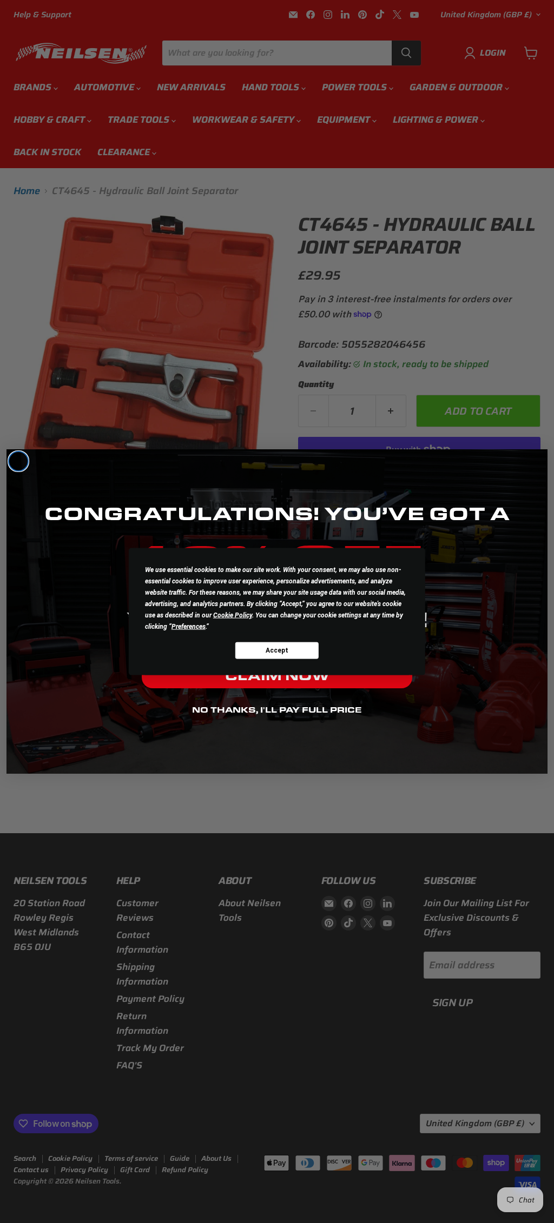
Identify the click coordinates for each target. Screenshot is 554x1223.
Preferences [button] (189, 626)
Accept (277, 650)
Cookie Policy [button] (232, 615)
